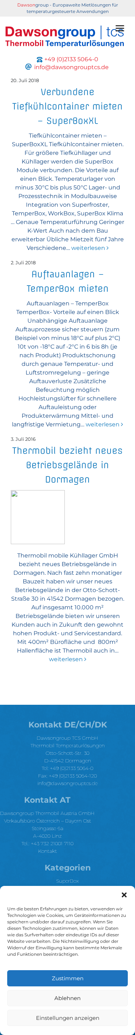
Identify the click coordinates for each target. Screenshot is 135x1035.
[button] (124, 895)
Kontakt (47, 851)
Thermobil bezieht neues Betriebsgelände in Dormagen (67, 465)
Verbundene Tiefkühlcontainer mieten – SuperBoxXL (67, 106)
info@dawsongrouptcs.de (67, 783)
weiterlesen (88, 248)
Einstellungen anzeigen (67, 1017)
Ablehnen (67, 998)
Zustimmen (68, 978)
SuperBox (67, 881)
